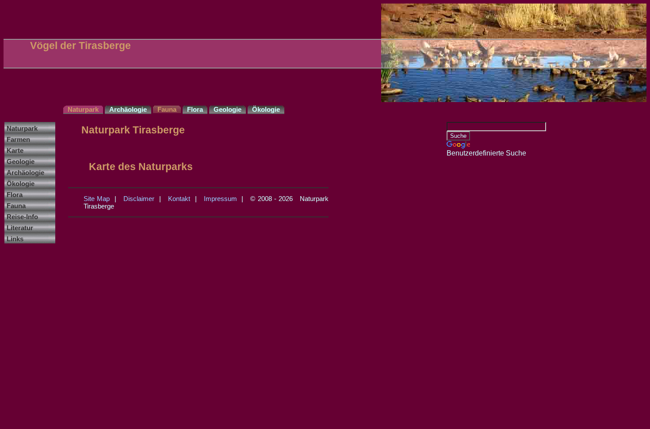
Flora (15, 194)
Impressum (220, 198)
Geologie (20, 161)
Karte (15, 150)
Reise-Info (22, 216)
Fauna (16, 205)
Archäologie (25, 172)
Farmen (18, 139)
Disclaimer (138, 198)
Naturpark (22, 128)
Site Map (97, 198)
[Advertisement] (482, 289)
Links (15, 239)
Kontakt (179, 198)
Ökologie (20, 183)
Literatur (20, 228)
